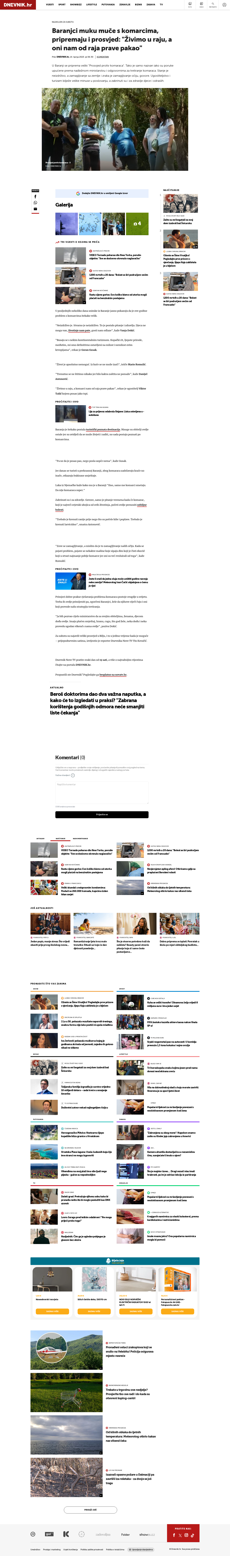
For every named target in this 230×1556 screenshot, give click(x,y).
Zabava (151, 5)
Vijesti (50, 5)
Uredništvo (35, 1550)
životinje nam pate (79, 330)
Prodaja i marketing (51, 1550)
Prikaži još (90, 1510)
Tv (161, 5)
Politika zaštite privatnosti (92, 1550)
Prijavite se (102, 814)
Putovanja (108, 5)
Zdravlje (124, 5)
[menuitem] (224, 4)
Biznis (138, 5)
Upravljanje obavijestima (142, 1550)
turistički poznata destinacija (103, 429)
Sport (61, 5)
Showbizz (76, 5)
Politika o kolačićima (115, 1550)
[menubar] (224, 4)
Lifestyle (91, 5)
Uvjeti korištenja (70, 1550)
